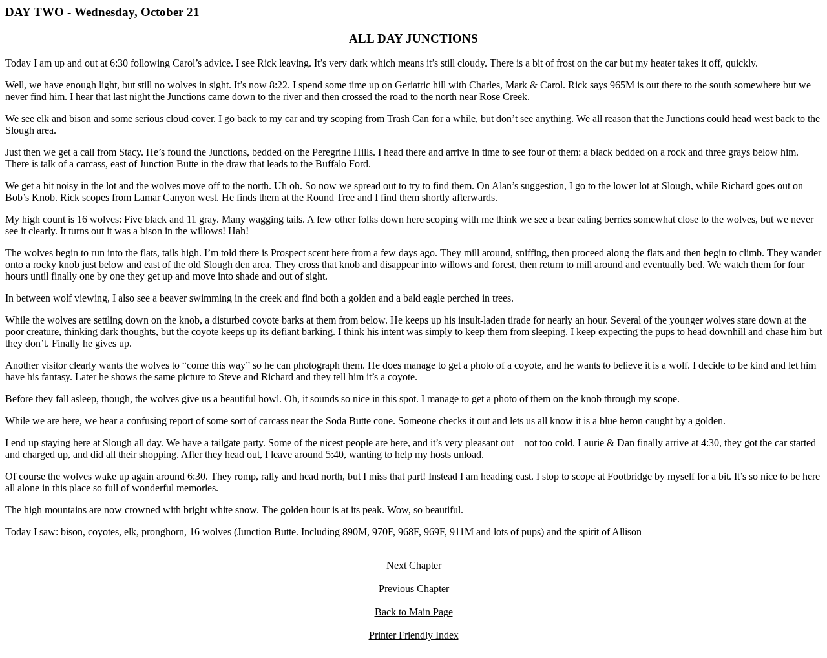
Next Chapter (413, 565)
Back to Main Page (414, 611)
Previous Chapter (414, 588)
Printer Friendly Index (414, 635)
